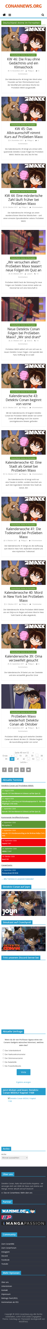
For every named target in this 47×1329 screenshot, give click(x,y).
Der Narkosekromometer (15, 1054)
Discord (4, 1256)
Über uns (5, 1282)
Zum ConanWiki (7, 1244)
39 (6, 759)
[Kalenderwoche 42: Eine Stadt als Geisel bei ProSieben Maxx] (23, 431)
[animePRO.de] (6, 1216)
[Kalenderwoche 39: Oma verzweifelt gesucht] (23, 625)
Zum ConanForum (8, 1248)
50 (33, 759)
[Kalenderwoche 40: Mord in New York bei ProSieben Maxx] (23, 562)
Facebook (5, 1260)
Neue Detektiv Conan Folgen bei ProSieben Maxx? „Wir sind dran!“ (23, 333)
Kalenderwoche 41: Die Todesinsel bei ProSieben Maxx (23, 533)
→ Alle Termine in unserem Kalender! (17, 879)
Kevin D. (30, 341)
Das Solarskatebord (13, 1050)
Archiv (3, 1154)
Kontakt (4, 1290)
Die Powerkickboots (13, 1066)
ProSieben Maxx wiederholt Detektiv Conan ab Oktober (23, 720)
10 (20, 755)
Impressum (6, 1294)
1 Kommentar (37, 604)
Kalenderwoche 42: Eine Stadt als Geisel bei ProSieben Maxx (23, 466)
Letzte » (23, 762)
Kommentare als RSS (10, 1302)
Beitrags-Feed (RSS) (9, 1298)
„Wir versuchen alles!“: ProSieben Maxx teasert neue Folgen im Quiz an (24, 266)
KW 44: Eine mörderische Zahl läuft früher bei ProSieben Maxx (23, 199)
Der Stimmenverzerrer (14, 1058)
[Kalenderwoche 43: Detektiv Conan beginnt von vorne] (23, 365)
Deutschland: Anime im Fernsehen (23, 55)
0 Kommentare (37, 207)
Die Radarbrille (11, 1062)
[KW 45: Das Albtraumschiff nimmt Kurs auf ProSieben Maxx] (23, 98)
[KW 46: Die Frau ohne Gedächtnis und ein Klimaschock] (23, 28)
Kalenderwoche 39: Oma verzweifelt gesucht (23, 658)
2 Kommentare (37, 474)
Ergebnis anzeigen (23, 1082)
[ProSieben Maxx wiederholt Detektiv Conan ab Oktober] (23, 685)
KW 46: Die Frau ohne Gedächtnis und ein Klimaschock (23, 63)
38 (41, 755)
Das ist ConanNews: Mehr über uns (18, 1193)
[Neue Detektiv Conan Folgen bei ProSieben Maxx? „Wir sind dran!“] (23, 298)
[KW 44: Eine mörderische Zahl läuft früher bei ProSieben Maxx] (23, 165)
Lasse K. (30, 274)
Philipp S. (31, 71)
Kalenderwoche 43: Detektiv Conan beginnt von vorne (23, 400)
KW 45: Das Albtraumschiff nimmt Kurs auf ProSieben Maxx (23, 133)
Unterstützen (6, 1286)
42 (24, 759)
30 (32, 755)
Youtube (4, 1264)
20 (26, 755)
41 (18, 759)
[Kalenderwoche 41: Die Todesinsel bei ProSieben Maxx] (23, 498)
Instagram (5, 1252)
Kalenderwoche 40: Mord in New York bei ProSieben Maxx (23, 596)
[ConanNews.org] (4, 15)
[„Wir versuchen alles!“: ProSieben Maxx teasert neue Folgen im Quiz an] (23, 231)
